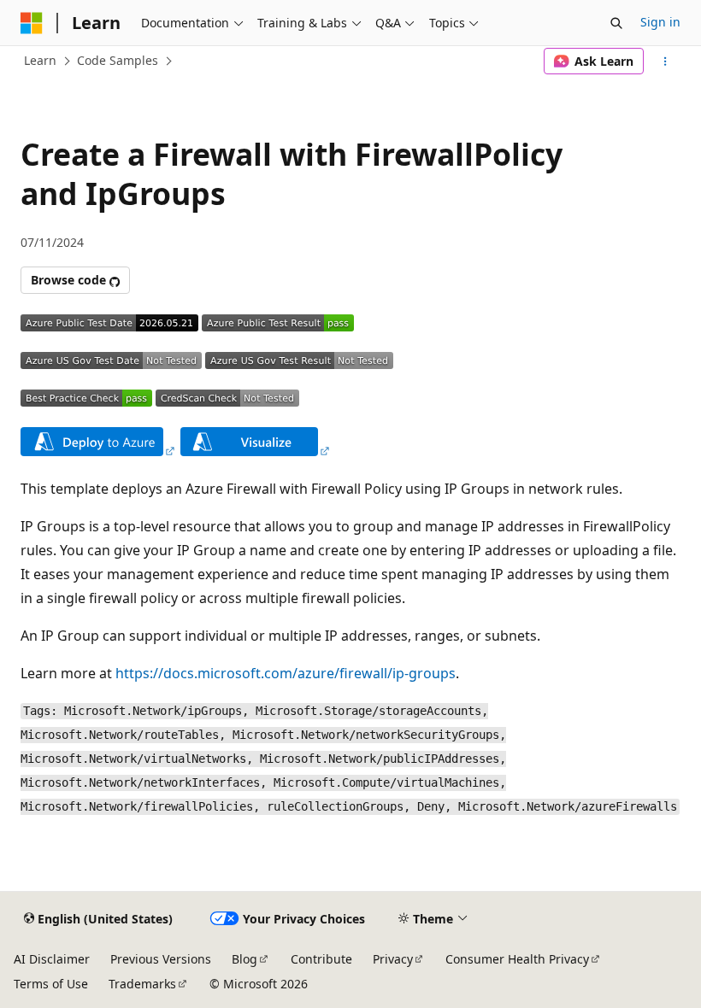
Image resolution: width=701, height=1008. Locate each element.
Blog (244, 959)
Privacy (393, 959)
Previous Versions (160, 959)
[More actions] (665, 61)
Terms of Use (51, 984)
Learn (40, 60)
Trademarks (142, 984)
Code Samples (117, 60)
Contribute (321, 959)
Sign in (660, 22)
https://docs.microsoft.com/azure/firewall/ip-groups (285, 673)
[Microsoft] (32, 23)
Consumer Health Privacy (517, 959)
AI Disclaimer (52, 959)
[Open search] (616, 23)
